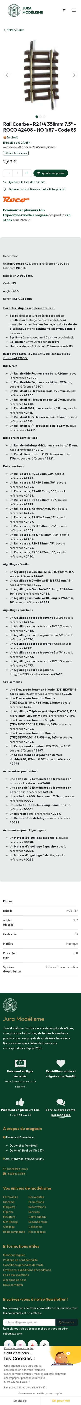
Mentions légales (14, 1255)
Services (34, 1212)
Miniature (9, 1217)
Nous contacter (13, 1285)
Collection (35, 1227)
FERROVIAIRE (15, 30)
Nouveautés (36, 1197)
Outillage (9, 1227)
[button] (7, 75)
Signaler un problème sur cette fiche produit (37, 189)
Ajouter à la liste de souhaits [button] (26, 182)
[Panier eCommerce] (64, 10)
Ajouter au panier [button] (53, 173)
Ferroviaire (10, 1197)
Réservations (37, 1207)
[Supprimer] (7, 173)
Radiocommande (14, 1232)
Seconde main (37, 1222)
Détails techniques (16, 153)
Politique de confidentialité (20, 1260)
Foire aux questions (16, 1275)
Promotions (36, 1202)
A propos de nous (14, 1280)
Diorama (9, 1202)
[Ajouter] (27, 173)
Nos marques (37, 1232)
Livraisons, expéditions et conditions (27, 1270)
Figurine (8, 1212)
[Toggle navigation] (74, 10)
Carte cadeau (37, 1217)
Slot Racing (10, 1222)
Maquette (9, 1207)
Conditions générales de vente (23, 1265)
